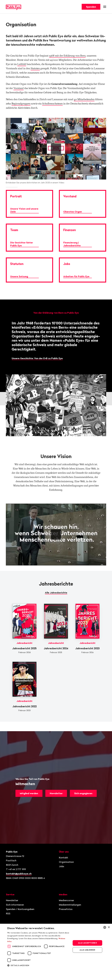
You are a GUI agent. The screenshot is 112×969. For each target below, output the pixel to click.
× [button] (109, 927)
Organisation (66, 861)
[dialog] (56, 946)
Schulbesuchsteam (52, 103)
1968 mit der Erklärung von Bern (67, 55)
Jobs (61, 866)
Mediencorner (66, 900)
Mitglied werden (29, 793)
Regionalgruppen (21, 103)
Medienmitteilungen (70, 904)
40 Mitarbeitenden (84, 99)
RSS (8, 913)
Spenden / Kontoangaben (20, 909)
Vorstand (18, 88)
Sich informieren (15, 904)
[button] (38, 965)
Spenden (91, 6)
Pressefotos (65, 909)
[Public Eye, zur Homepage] (13, 7)
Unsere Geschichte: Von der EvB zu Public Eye (37, 358)
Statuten (35, 68)
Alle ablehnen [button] (87, 950)
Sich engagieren (83, 793)
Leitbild (21, 64)
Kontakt (63, 857)
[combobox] (104, 927)
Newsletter (56, 793)
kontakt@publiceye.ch (19, 873)
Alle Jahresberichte (56, 592)
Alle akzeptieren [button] (87, 943)
